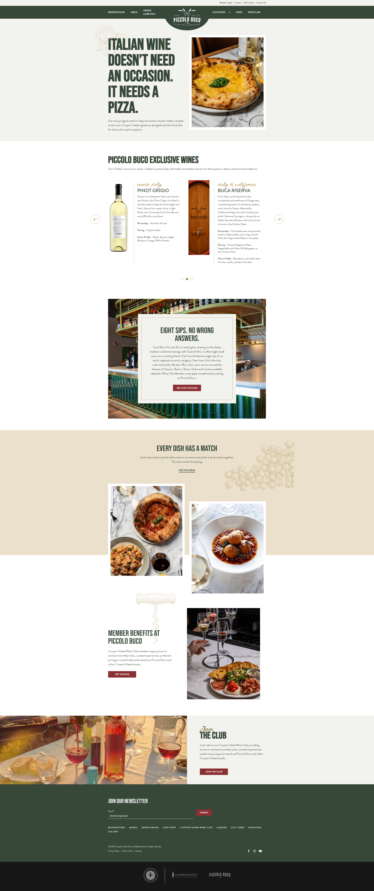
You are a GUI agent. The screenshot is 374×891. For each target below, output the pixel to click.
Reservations (116, 12)
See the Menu (187, 470)
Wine (239, 12)
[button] (182, 279)
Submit (204, 812)
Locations (218, 12)
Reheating (255, 827)
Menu (134, 12)
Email (111, 811)
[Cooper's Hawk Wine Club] (151, 875)
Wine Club (254, 12)
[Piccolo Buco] (219, 875)
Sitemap (138, 850)
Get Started (122, 674)
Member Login (226, 2)
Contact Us (261, 2)
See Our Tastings (187, 388)
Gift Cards (248, 2)
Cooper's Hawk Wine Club (196, 827)
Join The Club (214, 771)
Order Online (150, 827)
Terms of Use (127, 850)
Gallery (113, 831)
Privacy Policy (113, 850)
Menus (133, 827)
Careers (238, 2)
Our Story (169, 827)
